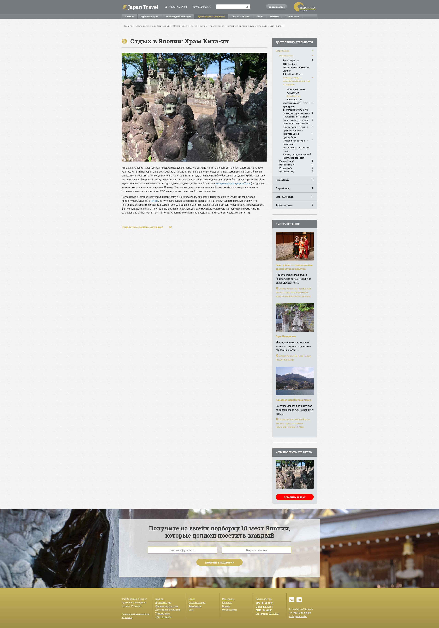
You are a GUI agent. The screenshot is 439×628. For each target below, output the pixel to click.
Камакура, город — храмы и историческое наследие (296, 115)
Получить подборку (219, 562)
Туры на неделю (163, 616)
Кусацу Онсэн (289, 137)
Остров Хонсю (282, 50)
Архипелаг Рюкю (284, 205)
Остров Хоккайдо (284, 196)
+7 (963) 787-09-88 (177, 6)
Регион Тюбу (285, 168)
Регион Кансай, (303, 288)
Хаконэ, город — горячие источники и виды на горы (296, 122)
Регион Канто (286, 55)
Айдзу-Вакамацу (285, 359)
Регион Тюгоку (286, 164)
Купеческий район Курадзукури (296, 91)
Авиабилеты (195, 606)
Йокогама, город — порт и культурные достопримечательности (296, 106)
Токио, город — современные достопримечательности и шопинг (296, 65)
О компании (292, 16)
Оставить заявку (294, 497)
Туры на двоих (162, 613)
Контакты (227, 602)
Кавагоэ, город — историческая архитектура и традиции (296, 81)
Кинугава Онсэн (291, 133)
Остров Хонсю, (286, 288)
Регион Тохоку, (303, 355)
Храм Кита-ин (293, 96)
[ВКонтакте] (170, 227)
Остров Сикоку (283, 188)
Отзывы (274, 16)
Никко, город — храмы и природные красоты (295, 129)
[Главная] (142, 6)
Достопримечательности (211, 16)
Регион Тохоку (286, 171)
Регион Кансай (286, 161)
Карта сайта (127, 617)
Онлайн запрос (276, 6)
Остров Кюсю (282, 180)
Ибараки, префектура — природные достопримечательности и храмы (296, 145)
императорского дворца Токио (233, 183)
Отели (260, 16)
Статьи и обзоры (241, 16)
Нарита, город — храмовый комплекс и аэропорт (297, 156)
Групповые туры (149, 16)
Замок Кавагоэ (294, 99)
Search (247, 6)
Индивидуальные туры (178, 16)
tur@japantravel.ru (202, 6)
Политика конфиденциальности (135, 614)
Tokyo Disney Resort (292, 74)
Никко (154, 200)
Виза (191, 609)
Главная (129, 16)
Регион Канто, (302, 419)
